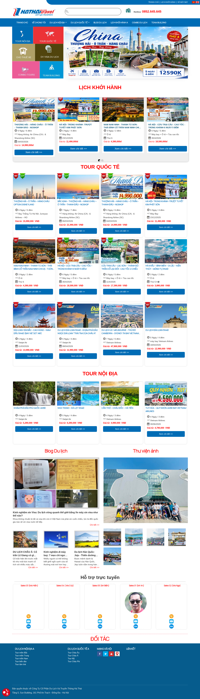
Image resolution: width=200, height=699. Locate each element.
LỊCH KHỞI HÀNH (168, 2)
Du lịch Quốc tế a (78, 648)
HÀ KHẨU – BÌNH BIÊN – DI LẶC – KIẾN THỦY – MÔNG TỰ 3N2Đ (163, 267)
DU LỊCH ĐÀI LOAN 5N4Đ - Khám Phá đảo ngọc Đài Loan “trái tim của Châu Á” (78, 331)
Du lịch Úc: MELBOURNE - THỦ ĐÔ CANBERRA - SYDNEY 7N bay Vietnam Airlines (120, 331)
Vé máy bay (182, 2)
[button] (58, 22)
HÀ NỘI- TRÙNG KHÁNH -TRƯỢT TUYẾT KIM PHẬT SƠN (75, 126)
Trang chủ (153, 2)
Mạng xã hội (104, 648)
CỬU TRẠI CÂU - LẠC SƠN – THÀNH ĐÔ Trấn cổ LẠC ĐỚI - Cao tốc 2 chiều (120, 267)
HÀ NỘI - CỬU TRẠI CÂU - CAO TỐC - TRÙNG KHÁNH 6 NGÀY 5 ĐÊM (166, 126)
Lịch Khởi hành (100, 87)
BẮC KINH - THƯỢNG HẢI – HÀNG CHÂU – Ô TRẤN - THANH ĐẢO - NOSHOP (77, 203)
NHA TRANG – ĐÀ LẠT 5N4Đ (71, 407)
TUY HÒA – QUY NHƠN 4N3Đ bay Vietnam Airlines (166, 409)
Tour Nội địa (100, 373)
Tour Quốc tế (100, 167)
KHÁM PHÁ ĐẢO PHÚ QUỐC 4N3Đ (30, 407)
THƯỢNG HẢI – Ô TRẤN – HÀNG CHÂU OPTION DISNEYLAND (31, 203)
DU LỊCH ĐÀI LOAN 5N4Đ (157, 330)
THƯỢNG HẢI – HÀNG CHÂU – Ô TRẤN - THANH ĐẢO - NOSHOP (33, 126)
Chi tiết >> (94, 525)
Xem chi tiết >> (33, 152)
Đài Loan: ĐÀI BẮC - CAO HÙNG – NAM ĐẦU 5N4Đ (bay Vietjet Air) (32, 331)
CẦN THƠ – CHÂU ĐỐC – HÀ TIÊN (117, 407)
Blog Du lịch (56, 451)
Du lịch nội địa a (24, 648)
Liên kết (130, 648)
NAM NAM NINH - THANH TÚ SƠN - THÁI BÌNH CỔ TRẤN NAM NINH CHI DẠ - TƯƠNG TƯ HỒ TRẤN (121, 126)
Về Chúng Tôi (39, 22)
